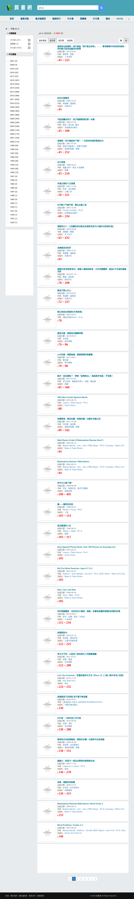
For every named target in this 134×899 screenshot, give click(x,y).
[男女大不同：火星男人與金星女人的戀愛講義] (47, 661)
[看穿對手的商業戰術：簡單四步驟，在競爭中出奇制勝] (47, 747)
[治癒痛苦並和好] (47, 255)
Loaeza (66, 402)
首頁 (12, 19)
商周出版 (69, 490)
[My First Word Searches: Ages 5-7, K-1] (47, 576)
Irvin (79, 445)
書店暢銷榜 (40, 19)
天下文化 (68, 234)
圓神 (67, 533)
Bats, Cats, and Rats (66, 590)
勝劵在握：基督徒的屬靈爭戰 (70, 333)
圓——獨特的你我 (65, 504)
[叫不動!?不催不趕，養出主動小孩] (47, 212)
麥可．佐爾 (67, 616)
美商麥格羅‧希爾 (72, 148)
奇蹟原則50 (62, 632)
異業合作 (32, 896)
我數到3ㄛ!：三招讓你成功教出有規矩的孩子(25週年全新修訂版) (85, 226)
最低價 (52, 40)
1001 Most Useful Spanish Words (72, 397)
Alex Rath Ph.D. (70, 680)
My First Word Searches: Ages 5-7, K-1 (75, 568)
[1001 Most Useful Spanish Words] (47, 405)
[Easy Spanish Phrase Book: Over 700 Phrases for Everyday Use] (47, 554)
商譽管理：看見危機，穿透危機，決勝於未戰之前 (78, 419)
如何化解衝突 (63, 98)
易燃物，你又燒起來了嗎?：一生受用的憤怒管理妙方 (80, 141)
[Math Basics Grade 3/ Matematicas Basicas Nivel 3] (47, 447)
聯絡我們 (40, 896)
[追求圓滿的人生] (47, 533)
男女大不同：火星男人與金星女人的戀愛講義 (77, 654)
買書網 (98, 896)
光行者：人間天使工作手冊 (69, 718)
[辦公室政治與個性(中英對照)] (47, 319)
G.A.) (81, 317)
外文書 (96, 19)
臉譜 (67, 384)
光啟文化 (68, 106)
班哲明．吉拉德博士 (71, 744)
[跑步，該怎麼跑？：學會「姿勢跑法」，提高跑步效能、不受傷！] (47, 383)
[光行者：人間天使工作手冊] (47, 725)
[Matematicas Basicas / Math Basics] (47, 469)
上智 (67, 512)
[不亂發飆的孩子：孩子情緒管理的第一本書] (47, 127)
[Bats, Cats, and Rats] (47, 597)
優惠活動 (24, 19)
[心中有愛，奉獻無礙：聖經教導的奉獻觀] (47, 362)
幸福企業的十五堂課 (66, 183)
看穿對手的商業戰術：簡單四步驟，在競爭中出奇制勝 (80, 739)
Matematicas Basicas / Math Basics (73, 461)
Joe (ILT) (88, 573)
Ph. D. (80, 531)
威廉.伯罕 (67, 167)
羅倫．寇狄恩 (68, 276)
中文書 (70, 19)
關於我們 (13, 896)
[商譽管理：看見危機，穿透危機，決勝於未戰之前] (47, 426)
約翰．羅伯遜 (91, 381)
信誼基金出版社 (71, 127)
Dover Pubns (70, 405)
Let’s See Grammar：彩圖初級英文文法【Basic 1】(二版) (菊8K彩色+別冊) (90, 675)
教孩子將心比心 (64, 290)
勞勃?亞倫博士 (69, 146)
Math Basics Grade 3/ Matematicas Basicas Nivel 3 (80, 440)
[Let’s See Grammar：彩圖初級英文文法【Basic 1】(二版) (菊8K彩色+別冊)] (47, 683)
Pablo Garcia (76, 402)
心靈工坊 (69, 191)
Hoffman (66, 573)
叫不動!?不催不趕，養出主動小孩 (72, 205)
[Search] (101, 7)
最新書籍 (42, 40)
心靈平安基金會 (71, 640)
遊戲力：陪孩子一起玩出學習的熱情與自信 (76, 761)
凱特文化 (68, 279)
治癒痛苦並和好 (64, 248)
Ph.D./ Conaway (106, 445)
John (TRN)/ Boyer (90, 445)
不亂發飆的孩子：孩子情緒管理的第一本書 (76, 119)
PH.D (80, 509)
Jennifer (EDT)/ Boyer (95, 830)
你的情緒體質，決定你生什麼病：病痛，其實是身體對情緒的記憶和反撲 (88, 611)
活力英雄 (61, 162)
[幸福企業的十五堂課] (47, 191)
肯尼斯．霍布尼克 (70, 638)
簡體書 (83, 19)
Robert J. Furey (69, 509)
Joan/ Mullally (77, 573)
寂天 (67, 683)
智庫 (67, 170)
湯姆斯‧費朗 (68, 231)
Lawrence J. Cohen (71, 766)
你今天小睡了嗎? (64, 483)
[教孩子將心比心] (47, 298)
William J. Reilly (69, 531)
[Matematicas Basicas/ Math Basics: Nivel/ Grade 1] (47, 811)
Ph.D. (81, 210)
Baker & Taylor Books (73, 448)
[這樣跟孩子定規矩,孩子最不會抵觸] (47, 704)
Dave (65, 595)
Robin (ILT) (119, 445)
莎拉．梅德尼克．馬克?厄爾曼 (76, 488)
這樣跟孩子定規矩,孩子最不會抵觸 (72, 697)
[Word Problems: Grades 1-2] (47, 832)
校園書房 (69, 790)
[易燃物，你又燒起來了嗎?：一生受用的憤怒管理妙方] (47, 148)
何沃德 (66, 338)
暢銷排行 (56, 19)
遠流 (66, 768)
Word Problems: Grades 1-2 (70, 825)
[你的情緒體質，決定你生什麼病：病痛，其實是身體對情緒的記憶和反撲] (47, 619)
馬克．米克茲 (80, 616)
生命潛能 (69, 662)
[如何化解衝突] (47, 105)
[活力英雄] (47, 169)
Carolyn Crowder (70, 210)
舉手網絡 (69, 341)
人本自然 (68, 56)
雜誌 (108, 19)
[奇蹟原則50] (47, 640)
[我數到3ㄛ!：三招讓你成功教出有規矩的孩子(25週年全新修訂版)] (47, 234)
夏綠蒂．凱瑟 (68, 54)
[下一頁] (92, 879)
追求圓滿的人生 (64, 525)
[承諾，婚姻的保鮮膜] (47, 789)
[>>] (95, 879)
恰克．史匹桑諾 (70, 188)
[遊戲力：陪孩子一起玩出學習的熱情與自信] (47, 768)
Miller (71, 595)
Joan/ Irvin (110, 830)
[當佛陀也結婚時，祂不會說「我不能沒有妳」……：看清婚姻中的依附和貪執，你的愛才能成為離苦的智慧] (47, 54)
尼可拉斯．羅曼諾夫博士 (73, 381)
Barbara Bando (69, 445)
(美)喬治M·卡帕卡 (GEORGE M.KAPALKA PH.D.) (83, 702)
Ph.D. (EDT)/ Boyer (102, 573)
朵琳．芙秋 (68, 723)
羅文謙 (66, 360)
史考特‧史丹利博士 (71, 787)
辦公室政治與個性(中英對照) (69, 312)
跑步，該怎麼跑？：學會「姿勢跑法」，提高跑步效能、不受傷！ (85, 376)
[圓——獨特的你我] (47, 512)
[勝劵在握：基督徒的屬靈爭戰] (47, 340)
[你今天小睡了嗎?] (47, 490)
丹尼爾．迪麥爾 (70, 424)
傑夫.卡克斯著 (78, 167)
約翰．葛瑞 (68, 659)
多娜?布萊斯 (82, 146)
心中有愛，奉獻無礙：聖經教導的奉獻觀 (75, 354)
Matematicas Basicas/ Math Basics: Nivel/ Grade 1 (80, 804)
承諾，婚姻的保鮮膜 (66, 782)
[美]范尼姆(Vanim (70, 317)
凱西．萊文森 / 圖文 (71, 124)
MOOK (119, 19)
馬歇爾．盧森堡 (69, 103)
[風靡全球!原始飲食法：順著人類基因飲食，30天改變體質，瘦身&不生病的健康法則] (47, 276)
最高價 (61, 40)
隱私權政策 (23, 896)
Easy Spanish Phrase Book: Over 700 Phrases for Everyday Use (86, 547)
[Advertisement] (83, 80)
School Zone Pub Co (73, 833)
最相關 (70, 40)
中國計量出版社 (71, 704)
